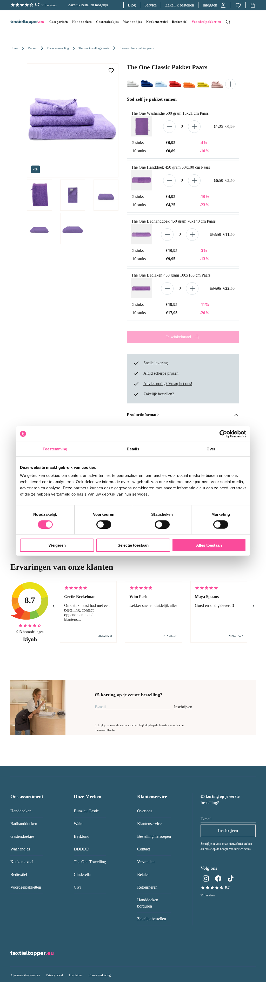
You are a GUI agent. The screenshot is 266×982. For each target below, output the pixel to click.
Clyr (77, 887)
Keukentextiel (21, 862)
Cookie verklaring (100, 975)
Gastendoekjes (22, 836)
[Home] (22, 21)
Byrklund (81, 836)
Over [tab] (211, 449)
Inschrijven (183, 707)
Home (14, 48)
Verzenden (146, 862)
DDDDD (81, 849)
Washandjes (20, 849)
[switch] (103, 524)
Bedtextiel (18, 874)
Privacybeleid (54, 975)
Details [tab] (133, 449)
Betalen (143, 874)
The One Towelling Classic (93, 48)
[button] (215, 5)
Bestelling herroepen (154, 836)
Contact (143, 849)
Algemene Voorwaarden (25, 975)
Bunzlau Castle (86, 811)
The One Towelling (58, 48)
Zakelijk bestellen (179, 5)
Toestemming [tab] (55, 449)
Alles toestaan (209, 545)
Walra (78, 823)
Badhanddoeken (23, 823)
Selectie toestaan (133, 545)
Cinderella (82, 874)
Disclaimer (75, 975)
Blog (132, 5)
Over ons (144, 811)
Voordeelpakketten (25, 887)
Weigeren (57, 545)
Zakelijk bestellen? (158, 394)
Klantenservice (149, 823)
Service (150, 5)
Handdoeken (20, 811)
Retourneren (147, 887)
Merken (32, 48)
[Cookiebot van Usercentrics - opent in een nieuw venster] (223, 434)
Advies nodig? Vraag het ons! (167, 383)
